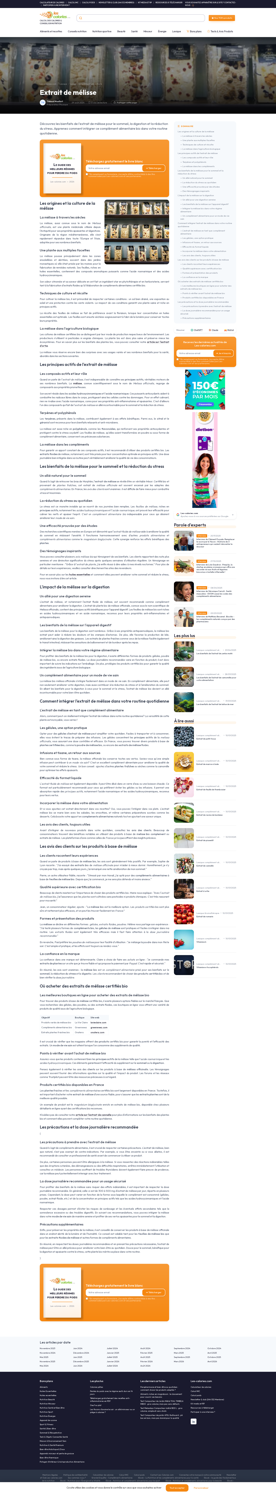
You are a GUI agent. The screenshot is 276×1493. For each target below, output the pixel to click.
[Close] (195, 722)
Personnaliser (201, 1487)
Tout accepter (177, 1487)
